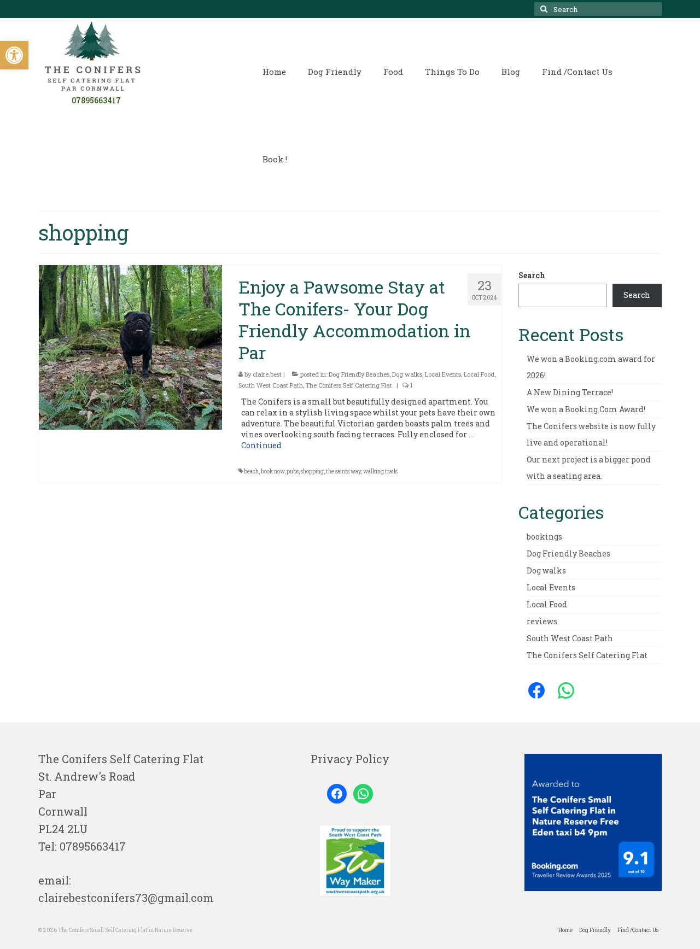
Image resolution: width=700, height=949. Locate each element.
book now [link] (272, 471)
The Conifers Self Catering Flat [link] (349, 385)
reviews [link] (542, 621)
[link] (14, 55)
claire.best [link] (267, 374)
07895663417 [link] (93, 846)
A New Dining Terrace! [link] (570, 392)
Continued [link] (261, 445)
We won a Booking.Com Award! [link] (586, 409)
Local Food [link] (479, 374)
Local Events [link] (443, 374)
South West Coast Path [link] (270, 385)
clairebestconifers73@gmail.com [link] (126, 898)
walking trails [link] (380, 471)
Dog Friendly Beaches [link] (359, 374)
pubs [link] (293, 471)
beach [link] (251, 471)
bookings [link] (544, 536)
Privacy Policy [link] (350, 759)
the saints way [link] (343, 471)
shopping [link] (312, 471)
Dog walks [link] (407, 374)
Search (531, 275)
